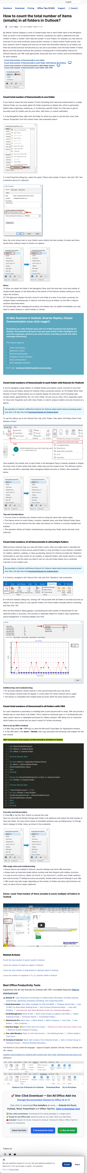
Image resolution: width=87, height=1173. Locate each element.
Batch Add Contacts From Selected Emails (41, 1040)
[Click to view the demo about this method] (68, 63)
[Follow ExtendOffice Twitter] (10, 1148)
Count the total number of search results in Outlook (24, 960)
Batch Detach (38, 1020)
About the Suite (19, 1124)
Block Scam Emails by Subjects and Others (53, 1014)
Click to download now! (68, 1103)
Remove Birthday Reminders (34, 1043)
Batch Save (25, 1020)
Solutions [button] (7, 8)
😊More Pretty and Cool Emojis (33, 1027)
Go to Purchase (69, 1081)
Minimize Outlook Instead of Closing (22, 1030)
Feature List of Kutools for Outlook (28, 1081)
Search (74, 8)
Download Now (53, 1081)
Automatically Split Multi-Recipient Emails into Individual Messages (43, 1010)
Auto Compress (21, 1023)
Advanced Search (29, 1017)
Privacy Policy (14, 1169)
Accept (67, 1164)
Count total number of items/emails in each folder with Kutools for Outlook (35, 63)
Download (19, 8)
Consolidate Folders (47, 1017)
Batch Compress (52, 1020)
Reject (77, 1164)
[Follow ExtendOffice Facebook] (5, 1148)
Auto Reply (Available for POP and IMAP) (37, 1004)
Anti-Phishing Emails (55, 1033)
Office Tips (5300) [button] (46, 8)
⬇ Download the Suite (43, 1124)
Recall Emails (28, 1014)
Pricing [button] (31, 8)
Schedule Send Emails (66, 1004)
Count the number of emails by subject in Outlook (23, 965)
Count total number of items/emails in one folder (24, 60)
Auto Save (66, 1020)
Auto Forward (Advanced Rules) (53, 1007)
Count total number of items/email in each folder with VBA (28, 68)
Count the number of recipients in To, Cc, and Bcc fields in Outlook (30, 975)
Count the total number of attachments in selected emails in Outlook (30, 970)
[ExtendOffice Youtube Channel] (15, 1148)
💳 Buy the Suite (67, 1124)
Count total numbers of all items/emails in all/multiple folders (29, 65)
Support (61, 8)
